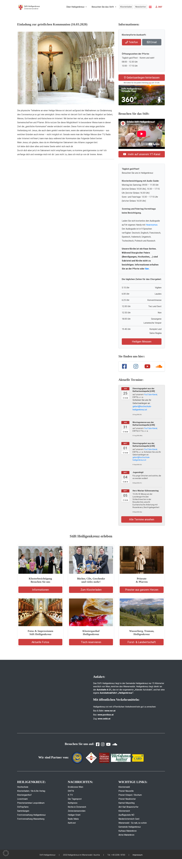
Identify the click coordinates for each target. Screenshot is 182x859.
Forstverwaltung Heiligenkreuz (31, 815)
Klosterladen (126, 7)
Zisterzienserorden (76, 811)
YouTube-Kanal (150, 394)
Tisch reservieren (91, 642)
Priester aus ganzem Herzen (141, 589)
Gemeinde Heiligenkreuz (129, 827)
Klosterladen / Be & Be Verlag (31, 791)
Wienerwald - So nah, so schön (132, 823)
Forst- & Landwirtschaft (142, 642)
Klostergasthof (24, 795)
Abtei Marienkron (126, 835)
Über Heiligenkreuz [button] (75, 7)
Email (153, 42)
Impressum (138, 855)
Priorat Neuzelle (126, 791)
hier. (147, 268)
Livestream (22, 799)
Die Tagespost (75, 799)
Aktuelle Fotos (40, 642)
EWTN (71, 791)
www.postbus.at (106, 714)
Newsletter (140, 7)
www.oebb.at (104, 718)
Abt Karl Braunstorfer (128, 807)
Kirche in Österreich (77, 807)
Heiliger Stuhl (74, 815)
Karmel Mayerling (126, 803)
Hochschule (22, 787)
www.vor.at (110, 710)
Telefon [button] (133, 42)
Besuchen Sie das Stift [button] (103, 7)
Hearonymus (151, 225)
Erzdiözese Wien (75, 787)
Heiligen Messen (141, 341)
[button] (150, 7)
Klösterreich (124, 811)
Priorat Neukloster (127, 799)
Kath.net (72, 823)
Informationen (40, 589)
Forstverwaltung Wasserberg (30, 819)
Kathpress (72, 803)
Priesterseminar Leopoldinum (31, 803)
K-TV (70, 795)
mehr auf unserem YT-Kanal (143, 154)
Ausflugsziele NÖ (126, 815)
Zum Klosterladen (91, 589)
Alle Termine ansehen (141, 519)
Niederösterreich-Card (128, 819)
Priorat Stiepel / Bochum (130, 795)
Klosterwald (124, 787)
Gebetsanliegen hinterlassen (142, 77)
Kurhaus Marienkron (127, 831)
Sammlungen (23, 811)
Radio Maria (73, 819)
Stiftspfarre (23, 807)
